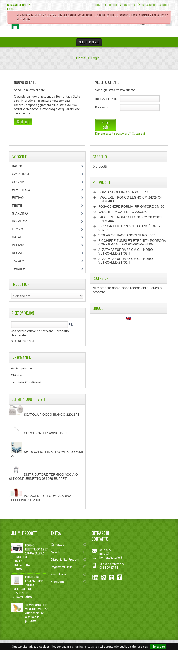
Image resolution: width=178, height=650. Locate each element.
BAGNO (17, 166)
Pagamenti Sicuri (62, 567)
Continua (23, 121)
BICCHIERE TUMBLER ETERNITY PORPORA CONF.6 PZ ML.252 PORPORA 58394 (132, 242)
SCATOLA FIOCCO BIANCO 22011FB (51, 414)
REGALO (18, 253)
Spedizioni (57, 582)
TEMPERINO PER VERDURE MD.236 (36, 607)
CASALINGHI (21, 174)
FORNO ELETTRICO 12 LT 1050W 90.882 (36, 549)
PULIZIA (18, 245)
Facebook (120, 577)
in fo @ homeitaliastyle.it (110, 555)
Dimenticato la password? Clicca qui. (120, 133)
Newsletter (58, 552)
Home (98, 5)
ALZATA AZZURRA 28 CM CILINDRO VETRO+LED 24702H (125, 260)
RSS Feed (103, 577)
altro (19, 569)
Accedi (113, 5)
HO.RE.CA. (20, 221)
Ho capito (158, 646)
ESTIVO (18, 197)
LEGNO (17, 229)
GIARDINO (20, 213)
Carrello (100, 157)
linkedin (95, 577)
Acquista (129, 5)
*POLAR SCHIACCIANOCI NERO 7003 (126, 235)
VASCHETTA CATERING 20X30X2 (123, 212)
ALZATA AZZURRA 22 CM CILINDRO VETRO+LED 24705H (125, 251)
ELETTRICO (21, 190)
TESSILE (18, 269)
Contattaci (57, 545)
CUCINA (18, 182)
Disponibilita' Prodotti (65, 560)
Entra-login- (105, 125)
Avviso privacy (21, 368)
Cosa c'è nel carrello (155, 5)
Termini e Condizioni (26, 382)
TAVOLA (18, 261)
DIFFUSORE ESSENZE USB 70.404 (34, 581)
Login (95, 58)
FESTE (17, 205)
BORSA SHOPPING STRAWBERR (123, 192)
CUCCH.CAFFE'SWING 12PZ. (46, 433)
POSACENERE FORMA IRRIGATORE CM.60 (131, 206)
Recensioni (101, 278)
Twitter (111, 577)
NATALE (18, 237)
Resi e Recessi (60, 574)
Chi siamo (18, 375)
